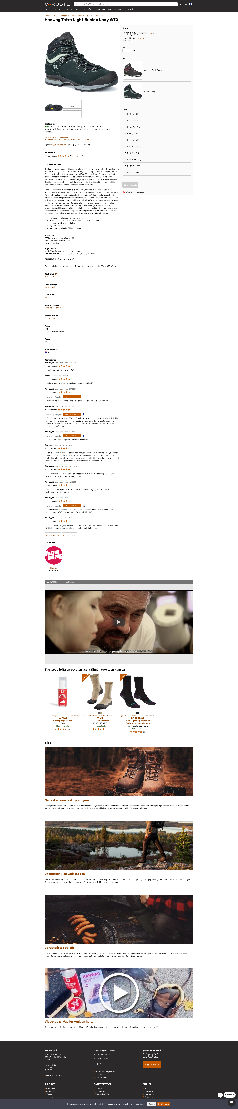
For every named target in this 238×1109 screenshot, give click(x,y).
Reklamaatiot (51, 1091)
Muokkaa (151, 1104)
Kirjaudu (98, 1088)
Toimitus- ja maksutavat (55, 1097)
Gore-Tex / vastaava (53, 308)
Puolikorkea (50, 318)
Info (78, 9)
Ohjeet (49, 1094)
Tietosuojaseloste (102, 1094)
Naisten (99, 15)
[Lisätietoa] (55, 274)
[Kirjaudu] (181, 4)
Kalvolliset (88, 15)
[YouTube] (156, 1055)
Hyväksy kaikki (163, 1104)
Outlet (119, 9)
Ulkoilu (55, 15)
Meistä (129, 9)
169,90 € (142, 38)
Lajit (47, 9)
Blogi (146, 1088)
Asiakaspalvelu (104, 9)
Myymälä (88, 9)
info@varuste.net (101, 1058)
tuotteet (58, 9)
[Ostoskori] (186, 4)
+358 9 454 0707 (106, 1054)
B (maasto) (49, 276)
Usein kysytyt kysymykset (105, 1071)
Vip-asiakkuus (100, 1091)
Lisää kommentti (69, 535)
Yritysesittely (149, 1097)
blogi (69, 9)
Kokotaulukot (149, 1091)
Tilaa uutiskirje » (152, 1064)
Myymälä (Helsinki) (59, 144)
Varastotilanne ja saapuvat (56, 137)
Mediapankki (149, 1094)
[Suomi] (191, 4)
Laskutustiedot (101, 1077)
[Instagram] (150, 1055)
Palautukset (50, 1088)
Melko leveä (50, 287)
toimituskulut (152, 33)
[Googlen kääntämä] (53, 397)
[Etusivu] (58, 4)
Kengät (63, 15)
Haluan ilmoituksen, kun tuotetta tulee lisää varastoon (68, 139)
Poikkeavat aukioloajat (54, 1075)
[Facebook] (145, 1055)
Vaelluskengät (75, 15)
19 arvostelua (76, 156)
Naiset (47, 297)
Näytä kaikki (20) (52, 535)
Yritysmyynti (100, 1074)
